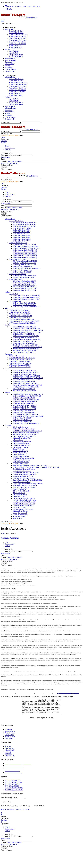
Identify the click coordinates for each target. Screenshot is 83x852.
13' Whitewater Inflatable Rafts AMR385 (22, 323)
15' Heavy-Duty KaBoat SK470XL (24, 305)
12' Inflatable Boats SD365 (21, 230)
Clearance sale (9, 755)
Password (4, 161)
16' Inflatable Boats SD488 (21, 239)
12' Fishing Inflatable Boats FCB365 (24, 263)
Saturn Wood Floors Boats (17, 42)
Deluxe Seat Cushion (20, 489)
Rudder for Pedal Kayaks (21, 462)
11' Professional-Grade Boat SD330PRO (26, 246)
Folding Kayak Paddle (20, 513)
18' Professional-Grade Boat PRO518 (25, 257)
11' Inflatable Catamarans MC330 (19, 365)
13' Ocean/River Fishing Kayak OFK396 (26, 336)
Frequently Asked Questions (20, 809)
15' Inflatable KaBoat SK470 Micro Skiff (26, 299)
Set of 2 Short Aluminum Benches (24, 469)
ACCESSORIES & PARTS (14, 790)
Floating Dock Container (21, 456)
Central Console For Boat (21, 463)
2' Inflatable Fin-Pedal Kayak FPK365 (25, 345)
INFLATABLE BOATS (12, 780)
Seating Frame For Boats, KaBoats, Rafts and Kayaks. (30, 465)
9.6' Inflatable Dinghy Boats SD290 (24, 224)
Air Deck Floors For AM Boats (23, 509)
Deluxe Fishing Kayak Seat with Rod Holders (27, 480)
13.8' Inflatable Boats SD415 (22, 233)
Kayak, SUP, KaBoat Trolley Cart (24, 502)
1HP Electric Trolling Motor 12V (23, 458)
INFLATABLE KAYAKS (13, 782)
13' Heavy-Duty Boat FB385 (22, 272)
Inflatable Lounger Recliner (22, 442)
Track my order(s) (6, 155)
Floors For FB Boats (19, 507)
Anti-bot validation (7, 165)
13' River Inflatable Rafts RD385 (19, 317)
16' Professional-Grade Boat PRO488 (25, 255)
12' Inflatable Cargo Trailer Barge (19, 361)
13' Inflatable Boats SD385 (21, 232)
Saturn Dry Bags (18, 449)
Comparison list (10, 148)
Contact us (8, 729)
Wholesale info (9, 750)
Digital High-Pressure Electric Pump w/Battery (28, 483)
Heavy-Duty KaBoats (16, 55)
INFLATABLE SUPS (12, 786)
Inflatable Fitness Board (20, 447)
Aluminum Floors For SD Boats (23, 505)
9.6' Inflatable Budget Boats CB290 (24, 281)
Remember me (7, 169)
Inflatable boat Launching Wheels (24, 498)
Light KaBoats (13, 51)
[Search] (41, 178)
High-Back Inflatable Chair (21, 445)
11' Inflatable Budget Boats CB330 (24, 283)
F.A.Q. (9, 9)
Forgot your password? (14, 161)
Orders (7, 146)
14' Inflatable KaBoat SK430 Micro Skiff (26, 297)
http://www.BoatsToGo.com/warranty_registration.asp (68, 693)
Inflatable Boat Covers (20, 511)
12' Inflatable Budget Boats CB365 (24, 285)
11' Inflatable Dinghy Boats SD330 (24, 226)
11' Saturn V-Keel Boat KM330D (24, 277)
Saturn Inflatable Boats (16, 31)
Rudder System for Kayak (21, 460)
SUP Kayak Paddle (19, 516)
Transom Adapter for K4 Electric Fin (24, 350)
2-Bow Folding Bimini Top (21, 491)
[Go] (32, 155)
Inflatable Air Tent (19, 496)
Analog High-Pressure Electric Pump (25, 485)
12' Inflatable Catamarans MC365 (19, 367)
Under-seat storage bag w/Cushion (24, 487)
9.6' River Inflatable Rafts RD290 (19, 314)
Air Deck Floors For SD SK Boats (24, 504)
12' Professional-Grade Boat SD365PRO (26, 248)
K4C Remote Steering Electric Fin (24, 352)
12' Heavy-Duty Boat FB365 (22, 270)
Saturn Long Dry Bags (20, 452)
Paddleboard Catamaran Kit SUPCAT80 (22, 358)
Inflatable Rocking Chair (21, 443)
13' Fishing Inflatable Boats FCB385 (24, 265)
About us (8, 746)
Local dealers (9, 748)
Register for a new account (9, 163)
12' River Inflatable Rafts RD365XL (20, 316)
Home (3, 533)
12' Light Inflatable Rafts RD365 (19, 312)
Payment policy (10, 733)
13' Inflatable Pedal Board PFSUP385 (25, 341)
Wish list (7, 150)
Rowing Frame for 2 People (22, 471)
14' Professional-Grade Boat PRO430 (25, 252)
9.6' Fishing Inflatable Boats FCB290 (25, 261)
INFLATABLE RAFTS (12, 784)
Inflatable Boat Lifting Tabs (22, 438)
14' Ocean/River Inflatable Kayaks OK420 (26, 339)
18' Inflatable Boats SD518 (21, 241)
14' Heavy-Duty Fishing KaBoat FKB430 (26, 268)
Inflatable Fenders (18, 454)
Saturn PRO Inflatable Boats (18, 34)
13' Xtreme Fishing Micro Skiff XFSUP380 (27, 332)
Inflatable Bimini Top (20, 494)
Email (3, 159)
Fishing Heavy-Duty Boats (17, 38)
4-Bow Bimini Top (19, 493)
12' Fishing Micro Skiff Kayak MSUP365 (26, 328)
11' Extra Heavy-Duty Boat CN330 (24, 244)
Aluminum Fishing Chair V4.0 (23, 476)
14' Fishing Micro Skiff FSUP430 (24, 334)
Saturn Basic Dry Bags (20, 451)
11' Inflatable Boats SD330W (22, 228)
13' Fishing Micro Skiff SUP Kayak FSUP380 (28, 330)
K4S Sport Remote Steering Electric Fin (26, 348)
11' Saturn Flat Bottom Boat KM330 (24, 275)
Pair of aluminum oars (20, 515)
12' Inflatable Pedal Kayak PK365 (24, 343)
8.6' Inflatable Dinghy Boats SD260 (24, 223)
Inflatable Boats (6, 809)
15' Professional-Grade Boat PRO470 (25, 254)
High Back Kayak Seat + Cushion (24, 478)
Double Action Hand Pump (21, 482)
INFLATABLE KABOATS (14, 788)
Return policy (9, 735)
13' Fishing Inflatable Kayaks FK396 (25, 338)
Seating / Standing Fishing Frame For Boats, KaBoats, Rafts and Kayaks (36, 467)
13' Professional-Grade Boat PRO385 (25, 250)
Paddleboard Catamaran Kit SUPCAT (21, 359)
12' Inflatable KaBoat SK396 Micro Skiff (26, 296)
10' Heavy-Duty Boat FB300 (22, 266)
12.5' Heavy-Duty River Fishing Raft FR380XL (24, 321)
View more (17, 518)
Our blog (8, 752)
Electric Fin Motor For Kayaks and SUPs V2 (27, 347)
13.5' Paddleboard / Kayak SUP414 (24, 327)
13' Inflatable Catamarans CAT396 (20, 363)
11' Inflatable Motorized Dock (18, 310)
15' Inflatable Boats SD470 (21, 237)
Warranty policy (10, 736)
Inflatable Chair (18, 440)
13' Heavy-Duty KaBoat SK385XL (24, 303)
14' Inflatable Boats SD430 (21, 235)
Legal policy (9, 738)
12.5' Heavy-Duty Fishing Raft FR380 (21, 319)
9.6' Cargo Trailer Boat (16, 356)
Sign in (3, 157)
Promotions (8, 754)
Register (8, 157)
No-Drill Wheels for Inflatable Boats (24, 500)
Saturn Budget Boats (15, 45)
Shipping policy (10, 731)
